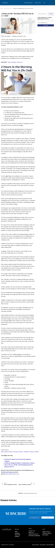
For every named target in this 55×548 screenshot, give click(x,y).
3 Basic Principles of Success (14, 62)
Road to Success (33, 493)
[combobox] (48, 2)
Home (2, 8)
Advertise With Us (38, 2)
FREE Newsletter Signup (28, 2)
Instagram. (11, 472)
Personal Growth (8, 8)
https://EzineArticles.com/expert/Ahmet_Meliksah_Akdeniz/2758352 (20, 451)
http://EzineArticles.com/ (12, 474)
